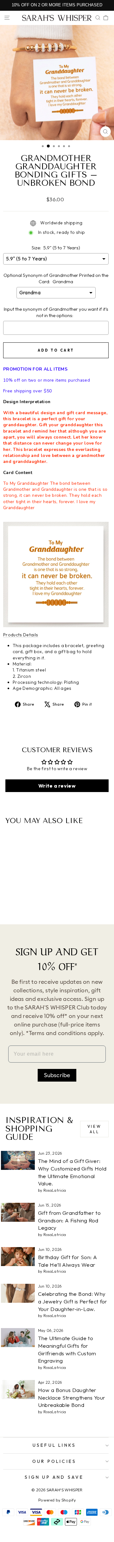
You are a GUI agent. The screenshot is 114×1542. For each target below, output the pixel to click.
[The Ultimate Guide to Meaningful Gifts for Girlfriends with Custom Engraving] (18, 1337)
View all (94, 1129)
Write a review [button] (57, 786)
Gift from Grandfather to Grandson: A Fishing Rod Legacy (69, 1220)
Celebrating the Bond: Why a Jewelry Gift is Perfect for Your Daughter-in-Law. (72, 1301)
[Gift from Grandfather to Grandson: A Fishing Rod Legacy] (18, 1212)
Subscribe (57, 1075)
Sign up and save (54, 1477)
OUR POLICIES (54, 1461)
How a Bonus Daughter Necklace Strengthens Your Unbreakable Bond (71, 1397)
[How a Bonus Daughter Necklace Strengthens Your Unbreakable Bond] (18, 1389)
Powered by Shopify (57, 1500)
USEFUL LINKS (54, 1445)
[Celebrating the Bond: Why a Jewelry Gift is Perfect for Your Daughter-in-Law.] (18, 1293)
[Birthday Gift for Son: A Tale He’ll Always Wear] (18, 1256)
